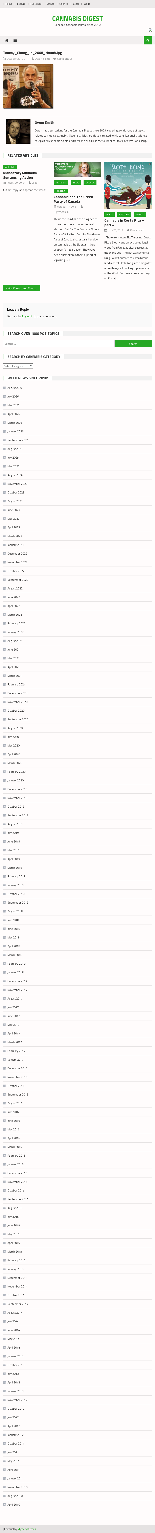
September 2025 (17, 440)
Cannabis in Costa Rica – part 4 (124, 223)
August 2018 (15, 911)
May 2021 (13, 658)
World (87, 4)
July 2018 (13, 920)
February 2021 (16, 684)
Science (63, 4)
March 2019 (14, 867)
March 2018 (14, 955)
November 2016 (17, 1077)
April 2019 (13, 859)
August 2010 (15, 1496)
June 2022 (13, 597)
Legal (76, 4)
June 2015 (13, 1225)
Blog (76, 182)
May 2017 (13, 1024)
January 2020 (15, 780)
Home (8, 4)
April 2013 (13, 1382)
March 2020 (14, 763)
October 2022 (15, 571)
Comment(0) (64, 58)
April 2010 (13, 1504)
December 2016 (17, 1068)
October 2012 (15, 1408)
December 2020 (17, 693)
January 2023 (15, 545)
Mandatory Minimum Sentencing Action (20, 175)
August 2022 (15, 588)
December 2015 (17, 1173)
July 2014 (13, 1321)
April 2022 (13, 606)
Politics (61, 191)
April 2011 (13, 1469)
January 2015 (15, 1269)
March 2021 (14, 675)
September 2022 (17, 579)
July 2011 (13, 1452)
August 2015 (15, 1208)
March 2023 (14, 536)
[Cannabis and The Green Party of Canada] (77, 169)
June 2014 (13, 1330)
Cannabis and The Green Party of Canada (73, 199)
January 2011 (15, 1478)
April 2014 (13, 1347)
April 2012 (13, 1426)
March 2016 (14, 1147)
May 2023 (13, 518)
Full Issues (35, 4)
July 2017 (13, 1007)
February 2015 (16, 1260)
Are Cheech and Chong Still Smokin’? (24, 288)
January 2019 (15, 885)
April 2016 (13, 1138)
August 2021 (15, 641)
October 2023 (15, 492)
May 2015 (13, 1234)
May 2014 (13, 1339)
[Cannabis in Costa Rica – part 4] (128, 185)
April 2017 (13, 1033)
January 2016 (15, 1164)
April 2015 (13, 1243)
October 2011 (15, 1443)
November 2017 (17, 990)
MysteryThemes (27, 1529)
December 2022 (17, 553)
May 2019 (13, 850)
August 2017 (15, 998)
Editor (35, 183)
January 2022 (15, 632)
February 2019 (16, 876)
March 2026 (14, 422)
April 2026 (13, 414)
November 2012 (17, 1400)
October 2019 (15, 806)
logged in (27, 316)
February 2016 (16, 1155)
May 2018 (13, 937)
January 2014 (15, 1356)
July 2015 (13, 1216)
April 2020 (13, 754)
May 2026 (13, 405)
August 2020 (15, 728)
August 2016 (15, 1103)
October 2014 (15, 1295)
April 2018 (13, 946)
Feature (21, 4)
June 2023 (13, 510)
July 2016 (13, 1112)
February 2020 (16, 771)
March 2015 (14, 1251)
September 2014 (17, 1304)
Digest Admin (61, 212)
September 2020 (17, 719)
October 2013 (15, 1365)
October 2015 (15, 1190)
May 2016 (13, 1129)
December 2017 (17, 981)
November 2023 (17, 484)
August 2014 (15, 1312)
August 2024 (15, 475)
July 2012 (13, 1417)
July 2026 (13, 396)
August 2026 (15, 388)
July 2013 (13, 1373)
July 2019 (13, 833)
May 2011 (13, 1461)
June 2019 (13, 841)
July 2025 (13, 457)
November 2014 (17, 1286)
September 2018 (17, 902)
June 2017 (13, 1016)
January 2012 (15, 1435)
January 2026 (15, 431)
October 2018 (15, 894)
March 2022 (14, 614)
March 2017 (14, 1042)
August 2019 (15, 824)
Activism (61, 182)
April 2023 (13, 527)
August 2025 (15, 449)
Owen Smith (42, 58)
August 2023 (15, 501)
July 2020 (13, 737)
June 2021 (13, 649)
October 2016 (15, 1086)
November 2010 (17, 1487)
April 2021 (13, 667)
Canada (50, 4)
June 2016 (13, 1120)
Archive (10, 167)
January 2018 (15, 972)
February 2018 (16, 963)
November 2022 (17, 562)
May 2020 (13, 745)
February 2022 (16, 623)
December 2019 (17, 789)
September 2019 (17, 815)
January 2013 (15, 1391)
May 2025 (13, 466)
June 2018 (13, 928)
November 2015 (17, 1182)
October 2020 (15, 710)
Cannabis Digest (77, 18)
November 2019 (17, 798)
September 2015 (17, 1199)
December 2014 (17, 1278)
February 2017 (16, 1051)
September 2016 (17, 1094)
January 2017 (15, 1059)
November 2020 (17, 702)
